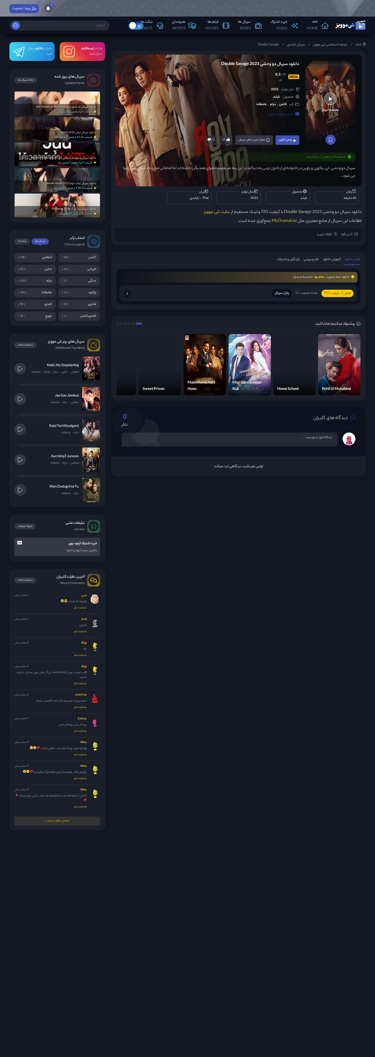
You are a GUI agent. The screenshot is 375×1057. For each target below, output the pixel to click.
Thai (205, 198)
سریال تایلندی (296, 44)
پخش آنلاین (285, 140)
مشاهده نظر (80, 608)
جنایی (64, 372)
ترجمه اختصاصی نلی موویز (330, 44)
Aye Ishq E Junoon (65, 457)
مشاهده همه (25, 345)
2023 (274, 89)
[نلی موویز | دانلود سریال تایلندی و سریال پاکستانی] (350, 24)
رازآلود (47, 372)
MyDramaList (284, 221)
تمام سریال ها (25, 80)
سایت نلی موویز (217, 212)
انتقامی (75, 372)
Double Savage (268, 44)
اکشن (282, 104)
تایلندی (194, 198)
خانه (358, 44)
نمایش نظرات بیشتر (58, 821)
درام (273, 104)
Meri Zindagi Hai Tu (64, 487)
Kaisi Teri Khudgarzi (64, 426)
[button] (139, 324)
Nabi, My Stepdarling (63, 365)
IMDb (293, 77)
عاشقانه (261, 104)
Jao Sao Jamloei (67, 396)
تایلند (276, 97)
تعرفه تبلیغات (25, 526)
